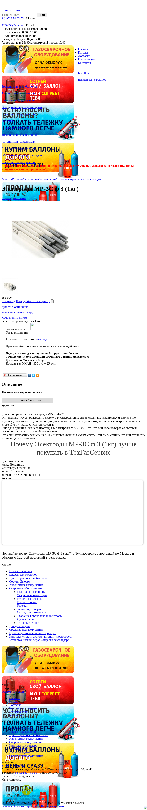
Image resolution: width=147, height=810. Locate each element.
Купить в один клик (15, 307)
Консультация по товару (17, 312)
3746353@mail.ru (13, 25)
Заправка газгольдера (55, 640)
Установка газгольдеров (24, 640)
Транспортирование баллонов (28, 735)
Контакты (84, 62)
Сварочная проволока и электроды (78, 179)
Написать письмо (52, 806)
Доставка (84, 56)
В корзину (8, 301)
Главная (83, 49)
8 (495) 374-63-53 (13, 18)
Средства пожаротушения (26, 755)
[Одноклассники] (37, 375)
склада (42, 339)
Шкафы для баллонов (23, 731)
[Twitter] (33, 375)
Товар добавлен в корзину (33, 301)
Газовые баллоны (20, 728)
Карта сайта (32, 806)
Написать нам (11, 10)
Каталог (83, 52)
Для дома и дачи (19, 752)
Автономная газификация (26, 738)
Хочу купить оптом (14, 317)
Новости (18, 806)
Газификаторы (18, 711)
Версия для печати (14, 198)
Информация (86, 59)
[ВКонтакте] (29, 375)
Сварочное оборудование (39, 179)
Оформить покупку (14, 691)
